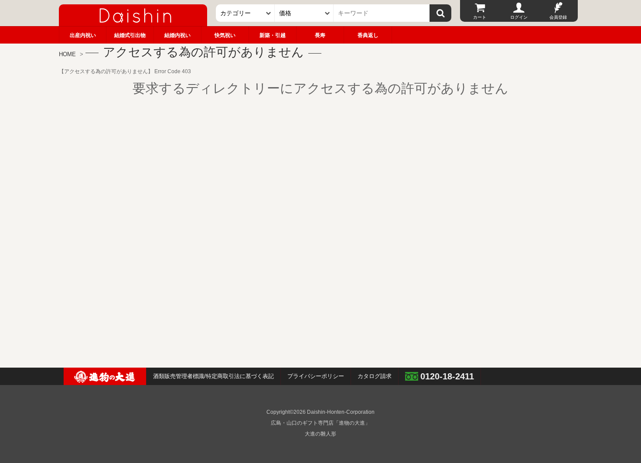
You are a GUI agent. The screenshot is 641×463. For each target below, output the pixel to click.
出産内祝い (83, 35)
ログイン (519, 17)
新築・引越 (272, 35)
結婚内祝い (177, 35)
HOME (67, 54)
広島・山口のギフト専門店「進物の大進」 (320, 423)
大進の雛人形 (320, 434)
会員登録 (558, 17)
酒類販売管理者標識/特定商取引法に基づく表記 (213, 376)
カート (479, 17)
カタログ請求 (375, 376)
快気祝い (225, 35)
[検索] (440, 13)
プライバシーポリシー (315, 376)
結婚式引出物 (130, 35)
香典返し (368, 35)
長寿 (320, 35)
